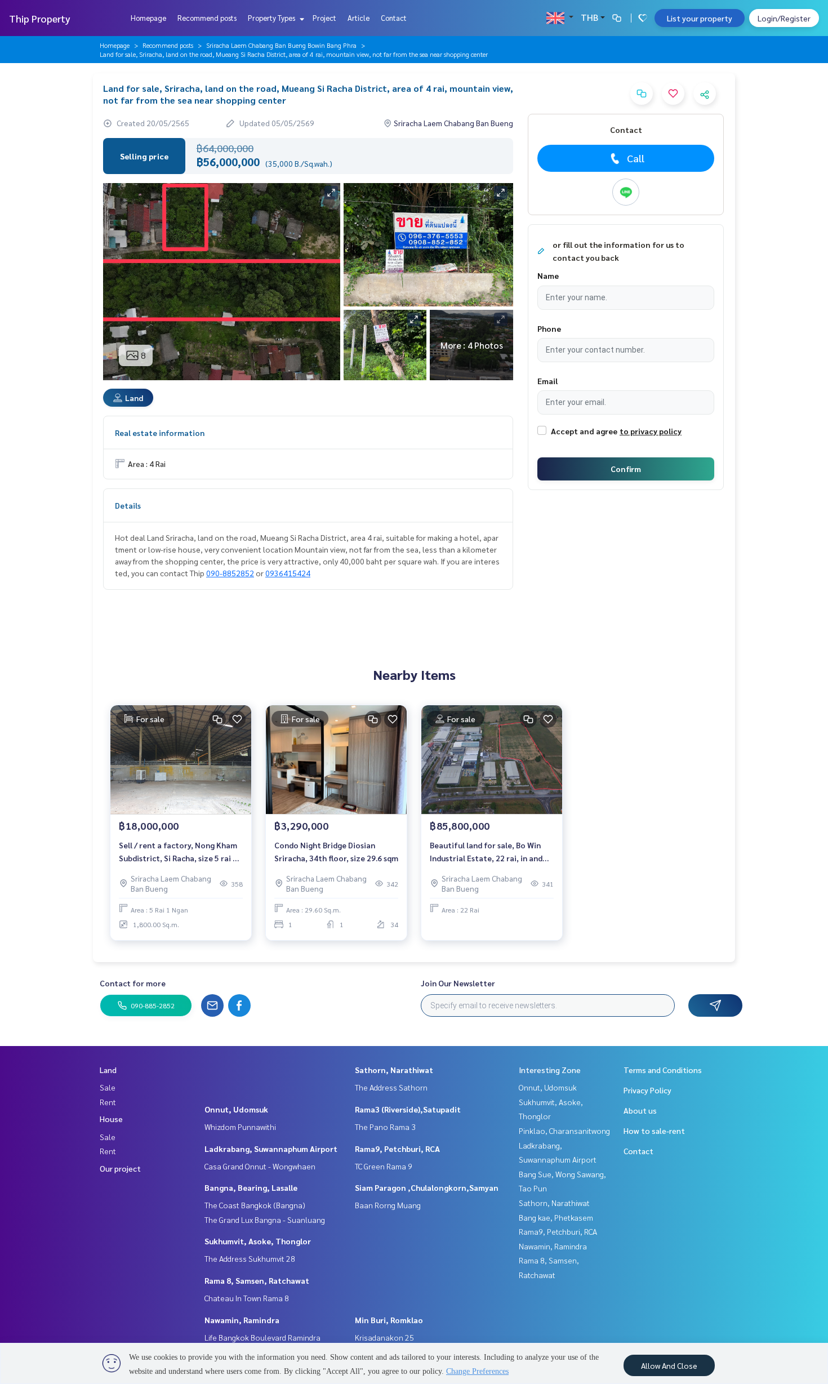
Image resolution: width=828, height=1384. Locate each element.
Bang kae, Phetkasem (556, 1217)
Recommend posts (207, 18)
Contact (394, 18)
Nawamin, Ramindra (241, 1320)
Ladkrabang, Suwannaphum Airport (270, 1148)
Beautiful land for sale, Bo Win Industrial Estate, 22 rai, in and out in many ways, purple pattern (490, 852)
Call (635, 158)
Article (359, 18)
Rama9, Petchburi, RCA (397, 1148)
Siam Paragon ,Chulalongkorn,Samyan (426, 1187)
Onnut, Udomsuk (236, 1109)
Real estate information (159, 433)
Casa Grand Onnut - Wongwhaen (259, 1166)
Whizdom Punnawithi (240, 1127)
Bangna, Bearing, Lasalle (250, 1187)
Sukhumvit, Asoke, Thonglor (257, 1241)
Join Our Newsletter (458, 983)
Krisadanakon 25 (384, 1337)
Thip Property (39, 18)
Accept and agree (584, 431)
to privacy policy (651, 431)
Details (128, 505)
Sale (107, 1087)
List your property (699, 18)
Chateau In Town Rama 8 (246, 1298)
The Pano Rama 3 (385, 1127)
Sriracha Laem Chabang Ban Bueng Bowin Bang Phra (281, 45)
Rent (108, 1102)
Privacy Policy (647, 1090)
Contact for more (133, 983)
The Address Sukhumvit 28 (249, 1258)
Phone (549, 328)
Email (547, 381)
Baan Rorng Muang (388, 1205)
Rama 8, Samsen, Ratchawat (256, 1280)
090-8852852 (230, 573)
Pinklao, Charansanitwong (564, 1130)
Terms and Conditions (663, 1070)
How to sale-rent (654, 1130)
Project (324, 18)
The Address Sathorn (391, 1087)
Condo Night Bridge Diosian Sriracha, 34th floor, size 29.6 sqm (336, 851)
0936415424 (287, 573)
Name (548, 275)
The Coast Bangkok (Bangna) (254, 1205)
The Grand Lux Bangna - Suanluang (264, 1219)
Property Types (272, 18)
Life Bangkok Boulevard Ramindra (262, 1337)
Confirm (626, 469)
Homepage (148, 18)
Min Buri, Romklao (389, 1320)
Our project (120, 1168)
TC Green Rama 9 (383, 1166)
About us (640, 1110)
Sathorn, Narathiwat (394, 1070)
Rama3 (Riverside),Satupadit (408, 1109)
